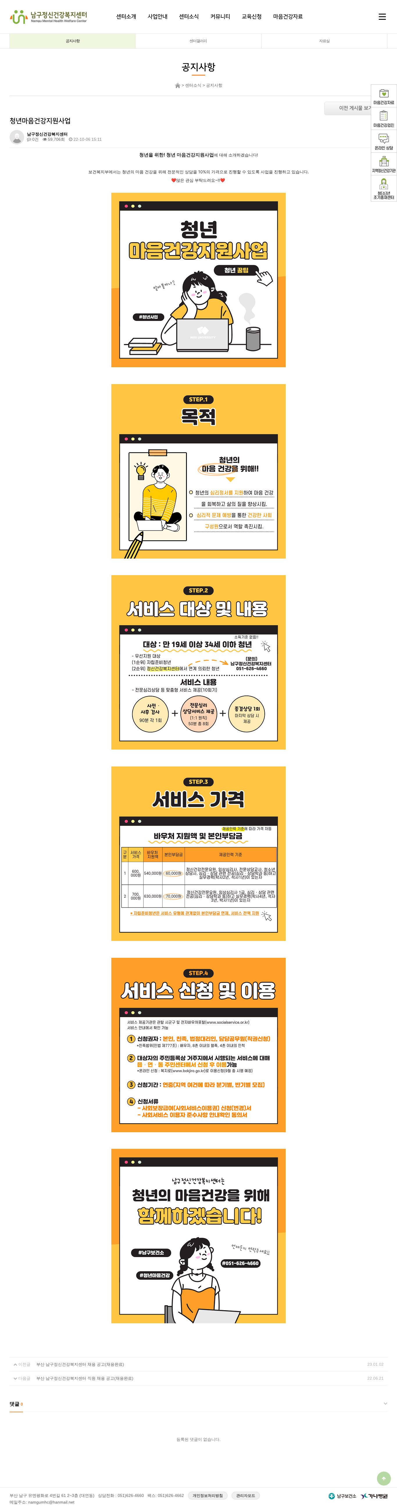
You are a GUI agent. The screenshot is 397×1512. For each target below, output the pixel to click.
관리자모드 (245, 1495)
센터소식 (189, 16)
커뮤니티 (220, 16)
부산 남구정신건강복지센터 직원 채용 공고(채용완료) (84, 1378)
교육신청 (252, 16)
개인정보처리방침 (208, 1495)
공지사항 (73, 41)
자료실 (324, 41)
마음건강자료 (288, 16)
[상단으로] (384, 1478)
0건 (35, 139)
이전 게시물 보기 (356, 108)
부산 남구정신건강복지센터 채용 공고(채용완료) (80, 1364)
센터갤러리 (198, 41)
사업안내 (157, 16)
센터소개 (126, 16)
